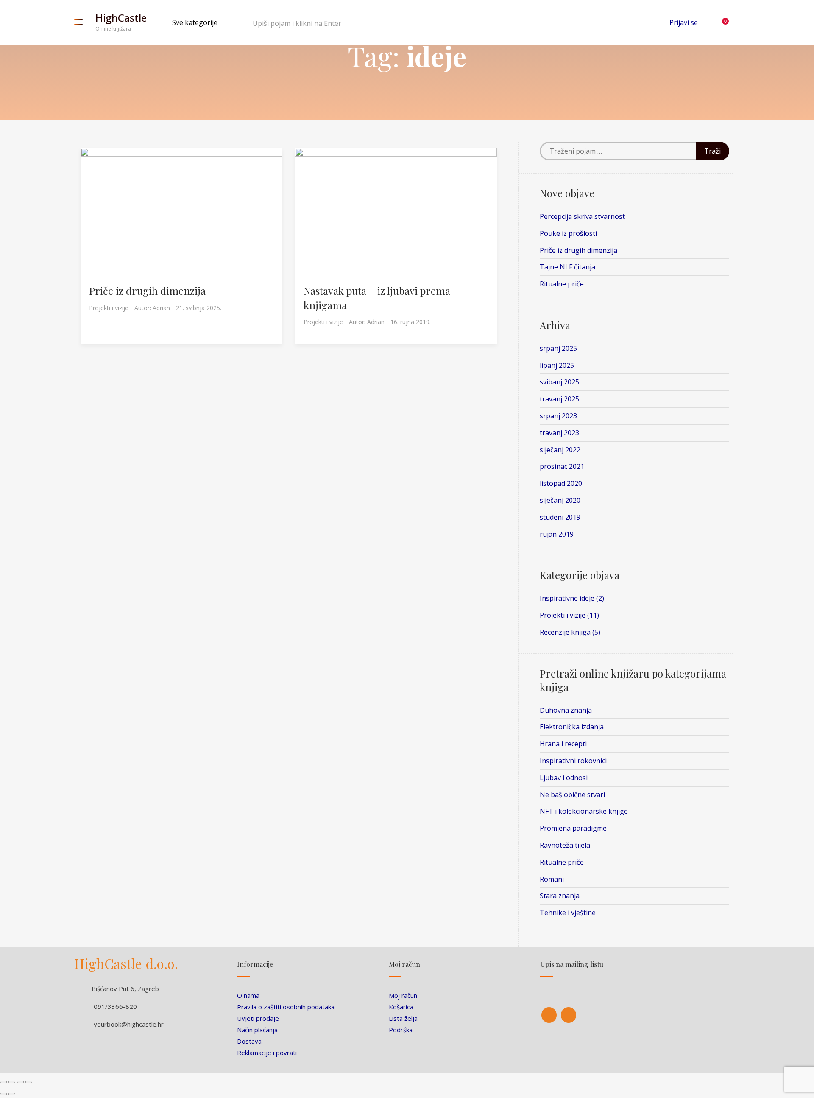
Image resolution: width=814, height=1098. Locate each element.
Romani (552, 879)
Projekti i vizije (108, 308)
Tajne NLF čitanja (567, 267)
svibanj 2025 (559, 382)
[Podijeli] (11, 1082)
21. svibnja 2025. (198, 308)
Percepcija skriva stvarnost (582, 216)
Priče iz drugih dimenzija (147, 290)
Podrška (401, 1029)
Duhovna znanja (566, 710)
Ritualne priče (562, 284)
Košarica (401, 1007)
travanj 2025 (559, 398)
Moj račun (403, 995)
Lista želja (403, 1018)
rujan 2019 (557, 534)
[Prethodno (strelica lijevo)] (3, 1094)
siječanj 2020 (560, 500)
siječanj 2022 (560, 449)
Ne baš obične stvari (572, 794)
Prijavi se (683, 22)
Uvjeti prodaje (258, 1018)
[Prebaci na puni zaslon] (20, 1082)
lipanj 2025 (557, 365)
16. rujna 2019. (410, 322)
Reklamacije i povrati (267, 1052)
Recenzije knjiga (565, 632)
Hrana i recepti (563, 743)
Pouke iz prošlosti (568, 233)
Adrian (161, 308)
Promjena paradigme (573, 828)
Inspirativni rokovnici (573, 760)
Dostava (249, 1041)
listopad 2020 (561, 483)
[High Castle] (549, 1015)
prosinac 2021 (562, 466)
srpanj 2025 (558, 348)
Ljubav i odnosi (564, 777)
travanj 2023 (559, 432)
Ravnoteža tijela (565, 845)
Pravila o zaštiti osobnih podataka (286, 1007)
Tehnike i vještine (568, 912)
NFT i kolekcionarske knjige (584, 811)
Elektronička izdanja (572, 726)
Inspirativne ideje (567, 598)
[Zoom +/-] (28, 1082)
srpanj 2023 (558, 415)
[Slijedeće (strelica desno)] (11, 1094)
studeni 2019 (560, 517)
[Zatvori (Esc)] (3, 1082)
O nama (248, 995)
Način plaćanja (257, 1029)
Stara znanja (560, 895)
